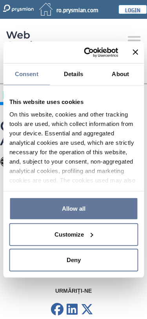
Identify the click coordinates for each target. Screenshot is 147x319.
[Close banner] (135, 52)
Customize (69, 234)
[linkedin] (72, 309)
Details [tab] (73, 74)
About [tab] (120, 74)
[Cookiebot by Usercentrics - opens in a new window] (87, 52)
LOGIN (132, 9)
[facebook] (57, 309)
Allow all (73, 208)
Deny (74, 260)
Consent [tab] (26, 74)
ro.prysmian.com (77, 9)
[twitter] (87, 309)
